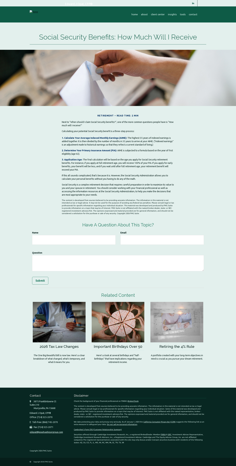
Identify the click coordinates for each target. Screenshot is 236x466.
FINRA (163, 434)
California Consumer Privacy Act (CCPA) (159, 422)
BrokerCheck (133, 401)
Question (37, 252)
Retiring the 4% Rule (176, 346)
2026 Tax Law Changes (59, 346)
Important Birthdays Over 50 (118, 346)
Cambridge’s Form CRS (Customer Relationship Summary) (98, 430)
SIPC (169, 434)
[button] (144, 14)
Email (123, 232)
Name (35, 232)
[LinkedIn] (193, 3)
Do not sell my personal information (122, 424)
